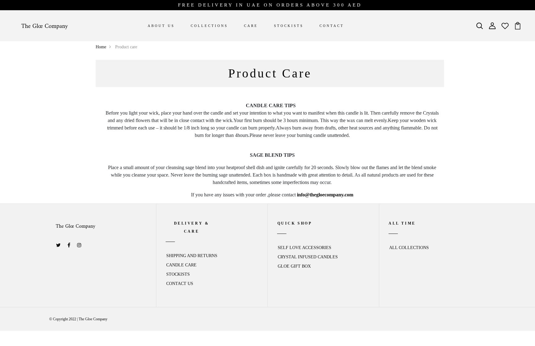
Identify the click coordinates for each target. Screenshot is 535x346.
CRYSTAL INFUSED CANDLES (308, 257)
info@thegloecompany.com (325, 194)
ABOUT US (161, 26)
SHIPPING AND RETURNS (191, 255)
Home (101, 47)
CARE (251, 26)
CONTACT (332, 26)
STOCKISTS (288, 26)
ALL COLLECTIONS (409, 247)
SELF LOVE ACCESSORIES (304, 247)
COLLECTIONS (209, 26)
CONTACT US (179, 283)
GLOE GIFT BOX (294, 266)
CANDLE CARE (181, 265)
